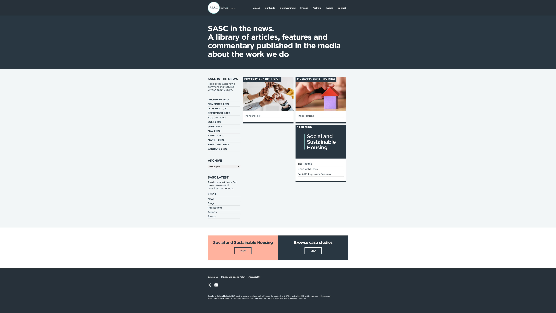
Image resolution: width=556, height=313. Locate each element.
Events (212, 216)
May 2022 (214, 131)
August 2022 (217, 117)
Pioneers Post (252, 115)
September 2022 (219, 113)
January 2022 (217, 149)
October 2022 (217, 108)
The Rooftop (305, 163)
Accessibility (254, 277)
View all (212, 193)
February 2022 (218, 144)
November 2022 (218, 104)
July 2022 (214, 122)
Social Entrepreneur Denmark (314, 174)
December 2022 (218, 99)
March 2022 (216, 140)
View (242, 250)
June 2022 (215, 126)
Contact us (213, 277)
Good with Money (308, 169)
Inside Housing (306, 115)
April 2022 (215, 135)
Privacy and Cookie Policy (233, 277)
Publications (215, 207)
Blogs (211, 203)
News (211, 199)
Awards (212, 212)
